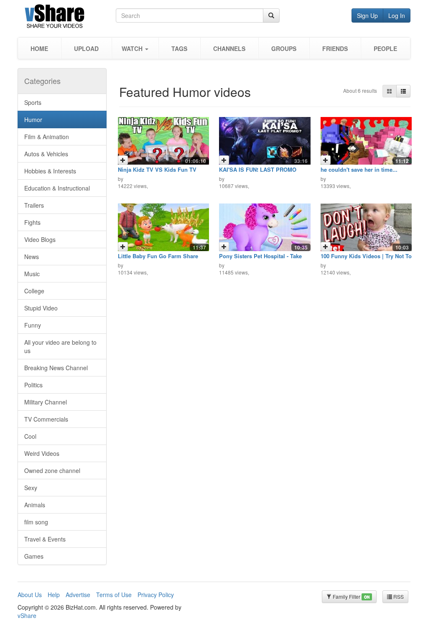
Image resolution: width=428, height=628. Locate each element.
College (34, 291)
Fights (32, 222)
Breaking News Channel (56, 368)
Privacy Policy (156, 594)
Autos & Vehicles (46, 154)
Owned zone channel (52, 470)
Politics (33, 385)
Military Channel (45, 402)
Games (33, 556)
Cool (30, 436)
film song (36, 522)
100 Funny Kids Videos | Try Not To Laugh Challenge (366, 259)
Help (54, 594)
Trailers (34, 205)
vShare (27, 615)
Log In (396, 15)
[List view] (403, 91)
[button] (135, 48)
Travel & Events (45, 539)
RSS (398, 596)
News (31, 256)
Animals (34, 505)
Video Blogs (40, 239)
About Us (30, 594)
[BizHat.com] (67, 17)
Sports (32, 102)
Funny (32, 325)
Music (32, 274)
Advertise (78, 594)
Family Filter (350, 596)
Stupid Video (41, 308)
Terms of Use (114, 594)
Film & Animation (46, 136)
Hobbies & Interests (50, 171)
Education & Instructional (57, 188)
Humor (33, 119)
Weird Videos (41, 453)
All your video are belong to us (60, 346)
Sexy (30, 487)
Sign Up (367, 15)
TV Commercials (46, 419)
